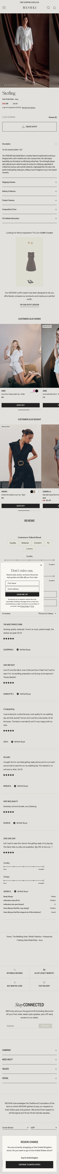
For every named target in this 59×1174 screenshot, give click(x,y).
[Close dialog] (41, 565)
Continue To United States (29, 1164)
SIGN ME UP (22, 594)
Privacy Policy (24, 606)
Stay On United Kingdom (29, 1158)
